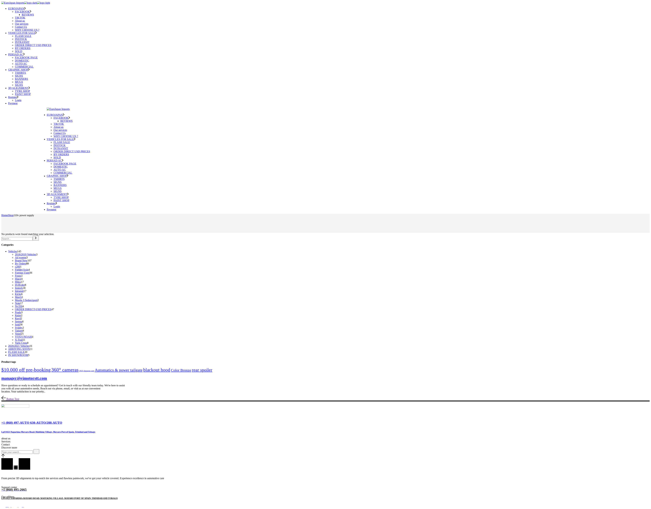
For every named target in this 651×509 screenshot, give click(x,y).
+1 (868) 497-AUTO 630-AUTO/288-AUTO (31, 422)
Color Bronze (181, 370)
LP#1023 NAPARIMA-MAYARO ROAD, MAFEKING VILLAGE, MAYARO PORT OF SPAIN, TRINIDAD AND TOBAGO (59, 498)
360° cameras (64, 369)
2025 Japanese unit (86, 371)
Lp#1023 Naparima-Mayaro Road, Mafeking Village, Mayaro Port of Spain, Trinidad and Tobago (48, 432)
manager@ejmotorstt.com (24, 378)
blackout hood (156, 369)
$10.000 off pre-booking (26, 369)
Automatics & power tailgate (119, 370)
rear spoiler (202, 370)
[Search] (36, 238)
